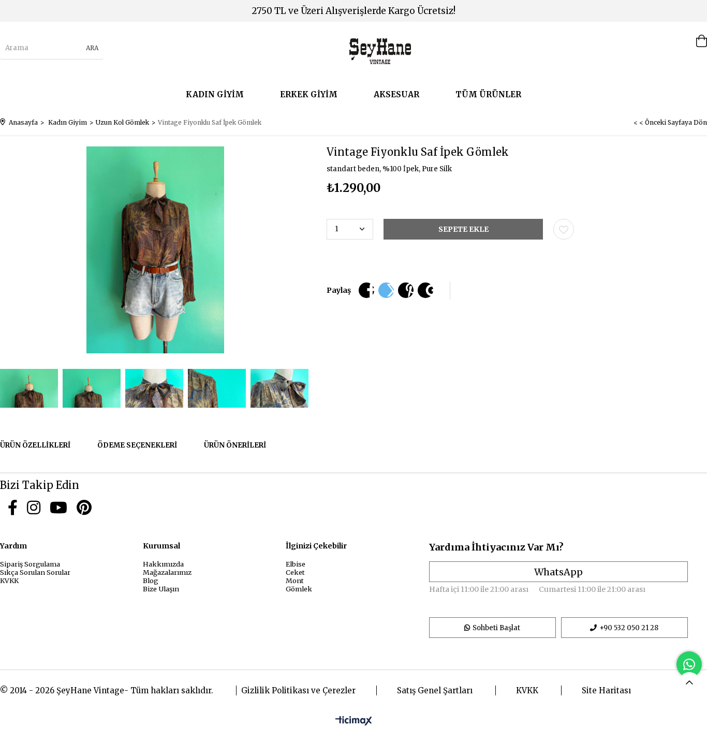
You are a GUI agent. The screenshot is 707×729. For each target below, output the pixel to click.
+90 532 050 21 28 (628, 627)
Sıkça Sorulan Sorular (35, 572)
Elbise (295, 564)
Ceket (295, 572)
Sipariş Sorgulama (30, 564)
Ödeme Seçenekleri (137, 445)
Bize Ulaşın (161, 589)
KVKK (9, 580)
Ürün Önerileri (235, 445)
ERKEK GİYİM (308, 94)
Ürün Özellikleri (35, 445)
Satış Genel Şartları (435, 690)
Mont (295, 580)
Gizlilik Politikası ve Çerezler (298, 690)
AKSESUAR (396, 94)
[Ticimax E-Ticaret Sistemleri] (353, 721)
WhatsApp (558, 572)
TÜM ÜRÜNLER (488, 94)
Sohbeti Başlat (496, 627)
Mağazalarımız (167, 572)
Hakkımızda (163, 564)
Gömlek (299, 589)
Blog (150, 580)
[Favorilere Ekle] (563, 229)
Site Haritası (606, 690)
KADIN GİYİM (215, 94)
